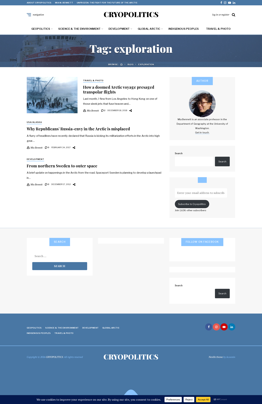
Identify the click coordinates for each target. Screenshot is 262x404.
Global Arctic (149, 28)
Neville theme (216, 357)
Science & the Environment (79, 28)
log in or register (220, 14)
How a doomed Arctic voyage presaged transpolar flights (118, 89)
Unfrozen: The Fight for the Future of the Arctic (107, 2)
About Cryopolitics (39, 2)
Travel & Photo (218, 28)
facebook (221, 2)
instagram (225, 2)
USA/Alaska (34, 122)
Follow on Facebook (202, 241)
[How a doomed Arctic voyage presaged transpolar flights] (52, 95)
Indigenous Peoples (183, 28)
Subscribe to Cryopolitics (192, 204)
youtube (229, 2)
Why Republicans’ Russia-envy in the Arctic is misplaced (78, 128)
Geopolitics (40, 28)
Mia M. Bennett (64, 2)
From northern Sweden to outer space (62, 165)
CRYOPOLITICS (131, 14)
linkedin (234, 2)
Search (179, 153)
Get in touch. (202, 132)
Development (119, 28)
